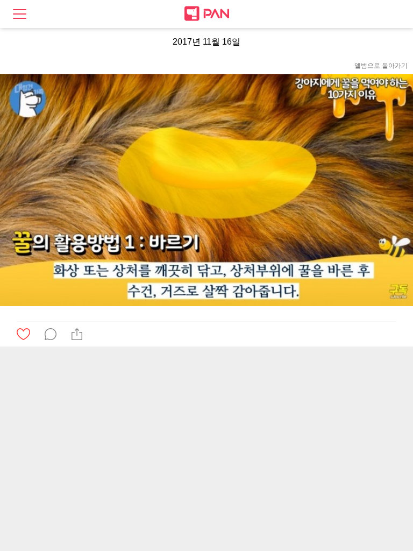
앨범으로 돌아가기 (381, 65)
